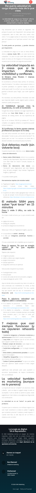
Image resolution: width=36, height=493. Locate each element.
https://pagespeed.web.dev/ (23, 184)
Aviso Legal (16, 489)
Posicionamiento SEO (18, 15)
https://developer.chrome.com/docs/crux (22, 197)
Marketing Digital (26, 13)
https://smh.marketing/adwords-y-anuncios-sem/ (17, 319)
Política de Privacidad (26, 489)
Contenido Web (17, 13)
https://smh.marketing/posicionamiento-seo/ (16, 308)
